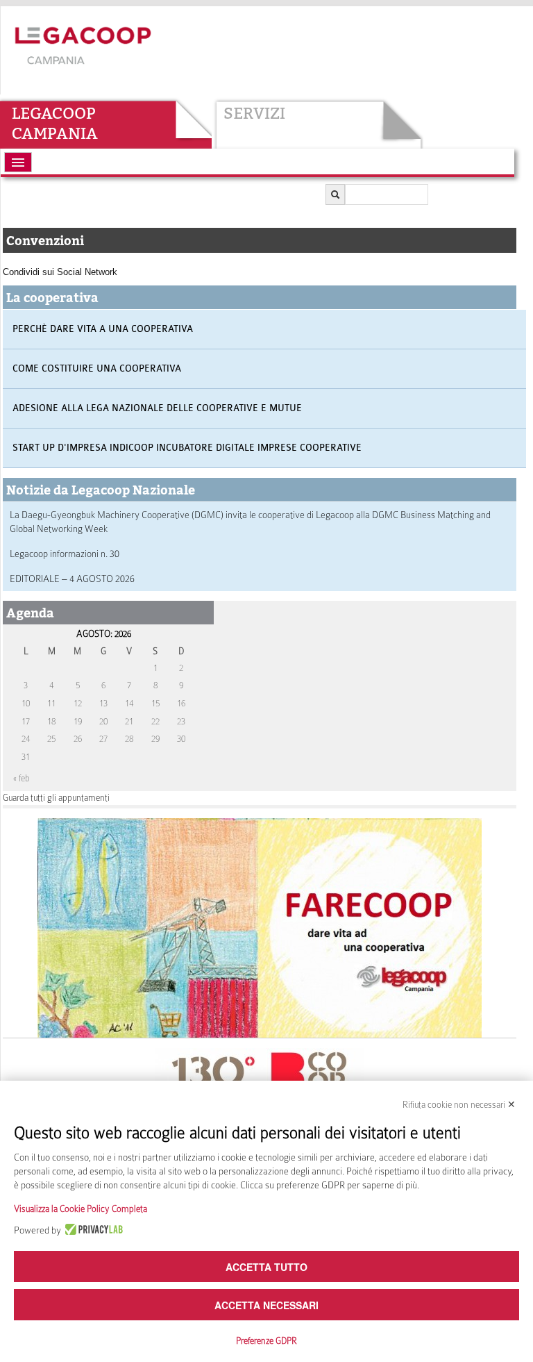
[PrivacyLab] (92, 1230)
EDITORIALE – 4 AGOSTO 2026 (72, 578)
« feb (21, 778)
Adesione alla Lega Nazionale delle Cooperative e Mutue (157, 408)
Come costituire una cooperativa (96, 368)
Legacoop (54, 113)
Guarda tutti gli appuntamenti (56, 797)
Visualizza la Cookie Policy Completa (80, 1209)
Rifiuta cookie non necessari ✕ (459, 1104)
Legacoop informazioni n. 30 (64, 553)
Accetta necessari (266, 1305)
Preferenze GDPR (266, 1341)
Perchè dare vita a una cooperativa (102, 329)
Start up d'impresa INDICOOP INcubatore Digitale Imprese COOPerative (187, 447)
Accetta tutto (266, 1267)
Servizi (254, 113)
